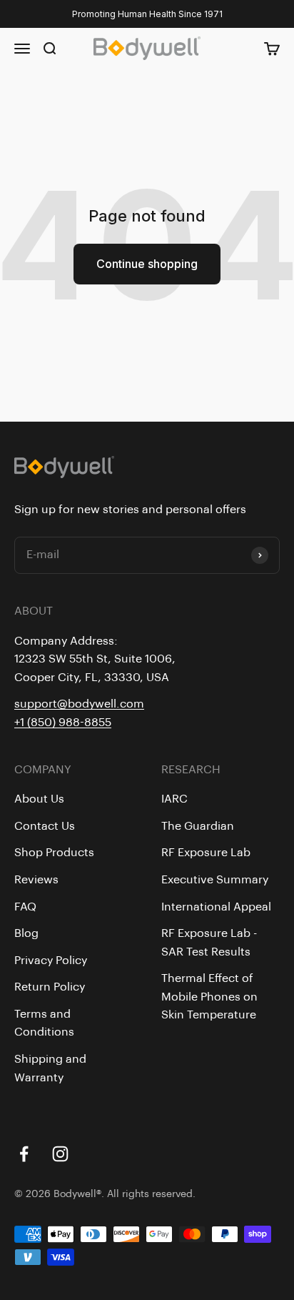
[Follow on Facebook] (24, 1153)
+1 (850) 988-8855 (62, 722)
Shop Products (54, 852)
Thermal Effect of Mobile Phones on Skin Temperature (209, 997)
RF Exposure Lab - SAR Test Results (209, 943)
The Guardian (197, 826)
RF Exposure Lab (205, 852)
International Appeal (216, 907)
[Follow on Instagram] (60, 1153)
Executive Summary (214, 879)
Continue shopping (147, 264)
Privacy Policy (50, 960)
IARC (174, 799)
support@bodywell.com (79, 704)
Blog (26, 933)
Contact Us (44, 826)
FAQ (25, 907)
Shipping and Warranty (50, 1068)
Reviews (36, 879)
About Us (39, 799)
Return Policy (49, 987)
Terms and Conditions (44, 1023)
